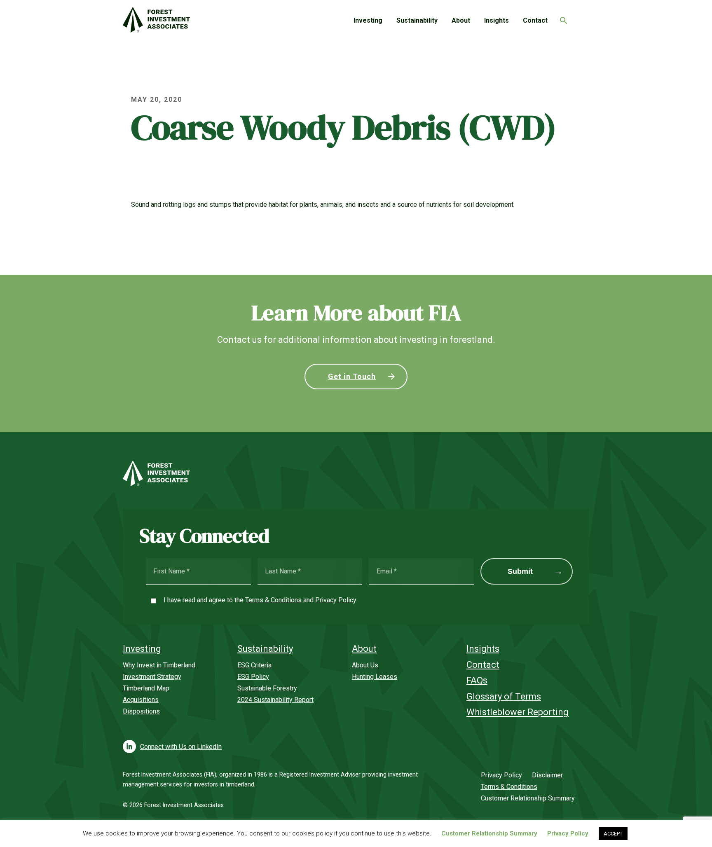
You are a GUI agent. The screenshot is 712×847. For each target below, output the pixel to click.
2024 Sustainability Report (275, 700)
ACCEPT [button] (613, 834)
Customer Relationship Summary (528, 798)
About (461, 20)
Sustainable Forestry (267, 688)
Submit (520, 571)
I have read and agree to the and (260, 600)
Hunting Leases (374, 677)
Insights (496, 20)
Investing (368, 20)
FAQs (476, 680)
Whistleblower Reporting (517, 712)
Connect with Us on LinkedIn (181, 747)
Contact (535, 20)
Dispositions (141, 711)
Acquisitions (141, 700)
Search (562, 18)
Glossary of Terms (503, 696)
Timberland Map (146, 688)
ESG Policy (253, 677)
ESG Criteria (254, 665)
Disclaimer (547, 775)
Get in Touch (352, 376)
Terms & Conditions (273, 600)
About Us (365, 665)
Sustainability (417, 20)
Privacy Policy (335, 600)
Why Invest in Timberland (159, 665)
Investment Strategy (152, 677)
